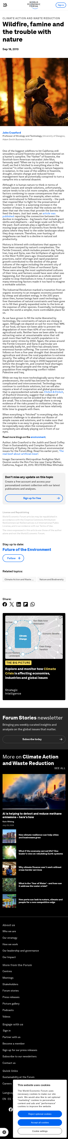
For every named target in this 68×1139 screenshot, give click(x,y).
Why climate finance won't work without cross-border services (40, 868)
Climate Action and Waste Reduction (31, 18)
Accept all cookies (40, 1122)
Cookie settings (40, 1131)
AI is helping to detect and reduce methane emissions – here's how (32, 815)
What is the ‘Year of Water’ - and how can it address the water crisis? (40, 884)
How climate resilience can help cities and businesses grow (39, 836)
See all (59, 768)
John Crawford (12, 132)
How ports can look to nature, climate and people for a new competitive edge (41, 900)
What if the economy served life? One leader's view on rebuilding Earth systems (41, 852)
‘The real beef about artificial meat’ (33, 452)
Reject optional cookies (39, 1114)
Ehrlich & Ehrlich (53, 392)
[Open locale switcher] (4, 1132)
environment (38, 437)
